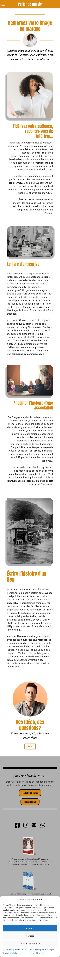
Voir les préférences (30, 943)
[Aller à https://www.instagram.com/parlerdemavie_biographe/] (26, 825)
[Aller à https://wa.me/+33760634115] (43, 825)
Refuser (30, 936)
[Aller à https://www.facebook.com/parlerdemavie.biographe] (17, 825)
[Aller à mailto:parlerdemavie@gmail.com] (34, 825)
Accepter (30, 928)
